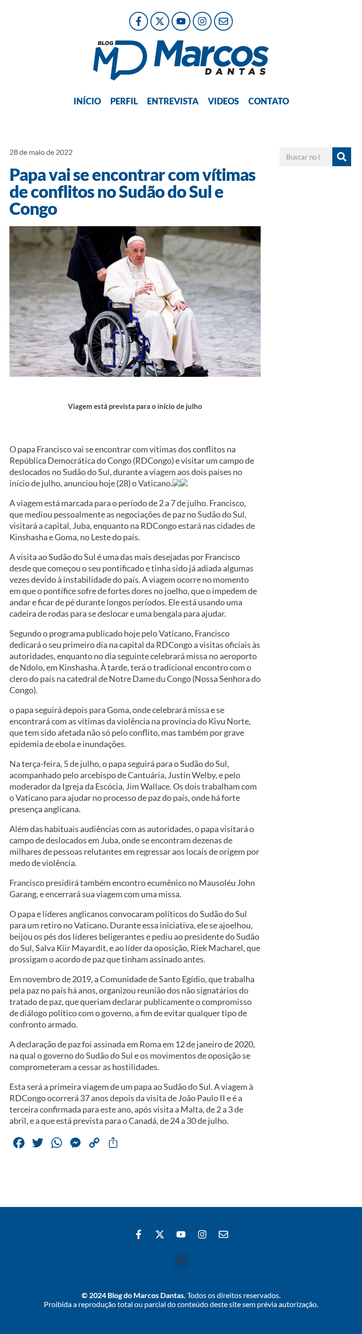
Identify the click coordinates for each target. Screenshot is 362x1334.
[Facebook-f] (138, 21)
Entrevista (172, 101)
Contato (268, 101)
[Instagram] (202, 21)
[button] (181, 1261)
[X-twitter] (159, 21)
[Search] (341, 156)
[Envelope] (223, 21)
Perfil (124, 101)
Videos (223, 101)
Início (87, 101)
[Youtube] (181, 21)
